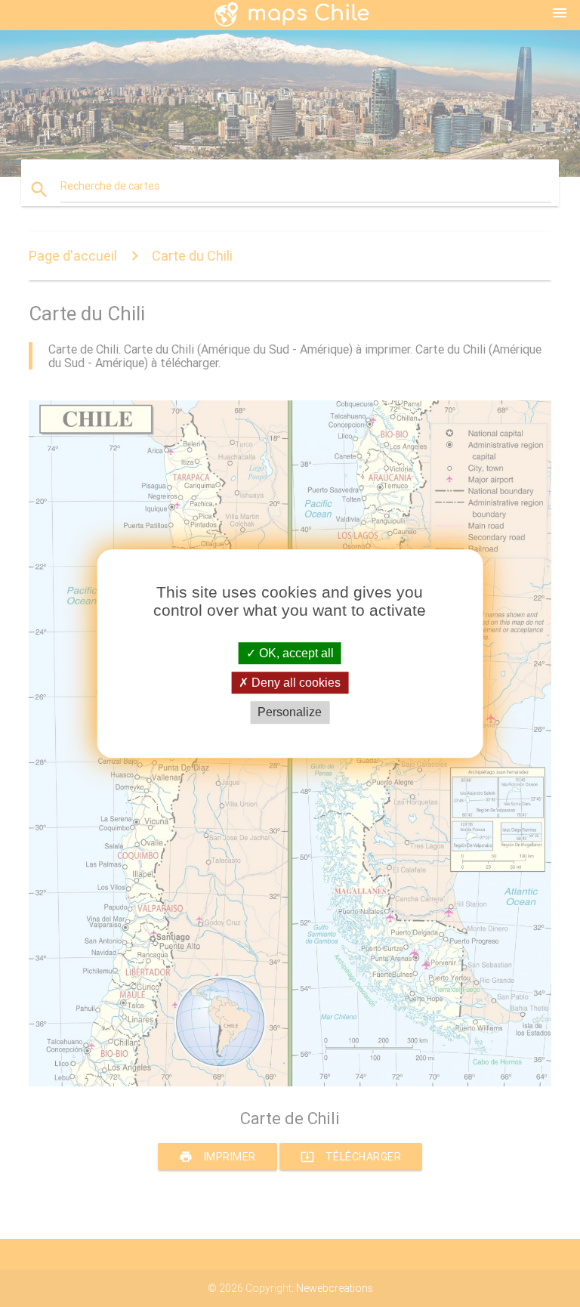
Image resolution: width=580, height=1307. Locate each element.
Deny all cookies (294, 682)
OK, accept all (295, 653)
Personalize (290, 712)
